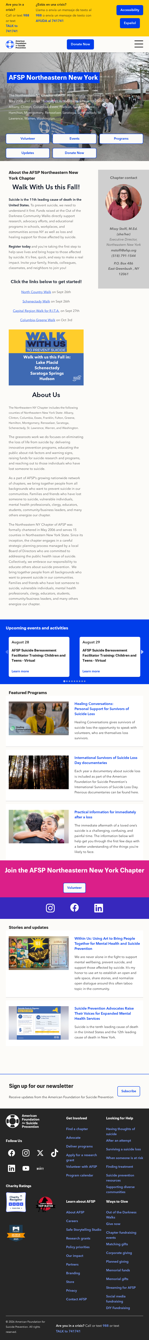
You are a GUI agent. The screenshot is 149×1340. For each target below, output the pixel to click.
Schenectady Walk (36, 301)
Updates (27, 153)
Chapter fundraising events (121, 1235)
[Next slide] (142, 652)
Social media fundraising (116, 1299)
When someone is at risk (124, 1158)
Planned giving (117, 1261)
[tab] (64, 681)
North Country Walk (36, 292)
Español (130, 23)
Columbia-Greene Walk (37, 320)
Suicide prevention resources (120, 1178)
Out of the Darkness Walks (121, 1215)
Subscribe (128, 1091)
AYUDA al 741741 (50, 21)
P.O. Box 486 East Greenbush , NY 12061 (123, 268)
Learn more (20, 671)
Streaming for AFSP (121, 1287)
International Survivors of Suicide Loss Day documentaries (105, 760)
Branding (73, 1273)
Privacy (71, 1290)
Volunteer (28, 138)
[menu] (138, 44)
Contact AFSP (76, 1299)
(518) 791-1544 (124, 256)
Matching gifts (117, 1244)
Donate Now (80, 44)
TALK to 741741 (12, 28)
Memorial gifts (117, 1279)
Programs (121, 138)
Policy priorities (78, 1247)
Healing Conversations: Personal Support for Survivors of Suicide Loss (101, 709)
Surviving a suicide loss (123, 1149)
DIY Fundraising (118, 1308)
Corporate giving (119, 1253)
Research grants (78, 1238)
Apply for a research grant (81, 1158)
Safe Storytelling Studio (83, 1230)
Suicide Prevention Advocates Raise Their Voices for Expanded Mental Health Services (104, 1014)
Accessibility (129, 10)
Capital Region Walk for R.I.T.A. (36, 311)
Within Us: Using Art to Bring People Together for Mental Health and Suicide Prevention (107, 944)
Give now (113, 1224)
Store (70, 1282)
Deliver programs (79, 1146)
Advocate (73, 1137)
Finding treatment (119, 1166)
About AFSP (75, 1212)
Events (74, 138)
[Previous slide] (7, 652)
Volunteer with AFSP (81, 1166)
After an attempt (118, 1140)
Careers (72, 1221)
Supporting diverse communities (120, 1189)
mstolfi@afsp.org (123, 250)
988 (26, 15)
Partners (72, 1264)
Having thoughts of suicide (120, 1132)
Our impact (74, 1256)
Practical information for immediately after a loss (105, 815)
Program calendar (79, 1175)
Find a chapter (77, 1129)
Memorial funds (118, 1270)
